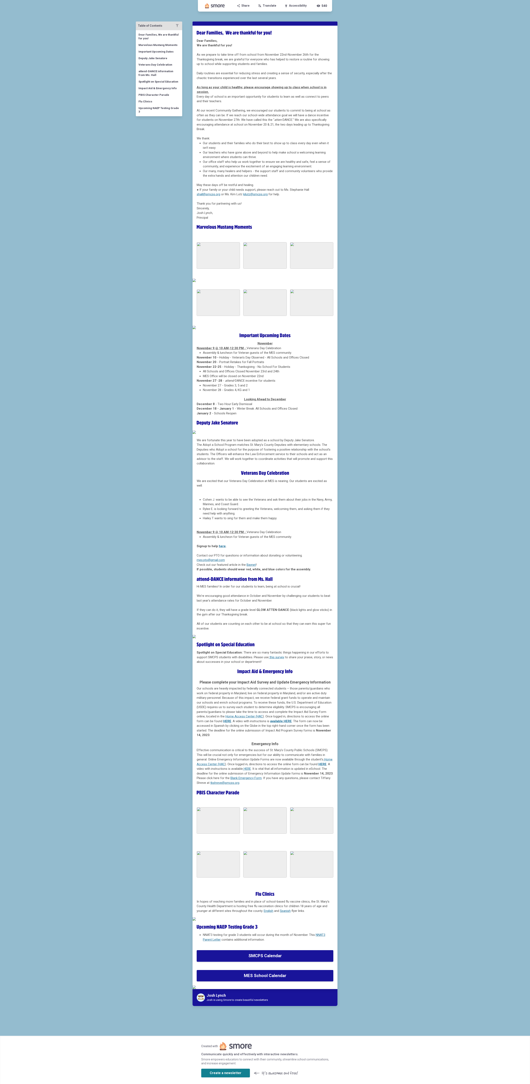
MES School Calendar (265, 975)
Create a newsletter (225, 1073)
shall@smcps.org (208, 194)
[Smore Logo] (215, 5)
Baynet (251, 565)
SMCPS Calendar (265, 955)
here (222, 546)
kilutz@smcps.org (255, 194)
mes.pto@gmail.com (211, 560)
